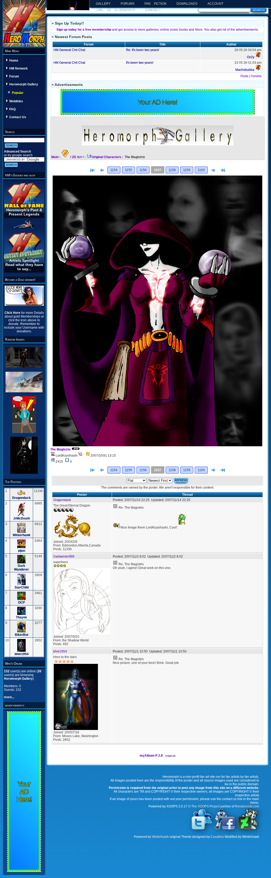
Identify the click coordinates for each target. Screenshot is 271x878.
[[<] (92, 170)
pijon (21, 551)
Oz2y (250, 57)
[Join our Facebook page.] (225, 829)
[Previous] (101, 170)
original (170, 755)
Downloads (187, 4)
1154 (114, 170)
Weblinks (16, 101)
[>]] (222, 170)
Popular (18, 93)
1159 (186, 170)
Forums (127, 4)
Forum (14, 76)
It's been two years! (139, 63)
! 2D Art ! (77, 157)
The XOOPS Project (205, 806)
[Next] (213, 170)
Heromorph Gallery (23, 84)
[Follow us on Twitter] (202, 829)
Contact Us (17, 117)
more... (9, 697)
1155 (128, 170)
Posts (244, 76)
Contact (152, 10)
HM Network (18, 68)
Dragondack (21, 498)
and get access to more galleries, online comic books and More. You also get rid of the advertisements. (157, 29)
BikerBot (21, 635)
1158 (172, 170)
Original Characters (106, 157)
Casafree (217, 837)
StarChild (22, 587)
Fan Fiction (155, 4)
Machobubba (244, 70)
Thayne (21, 617)
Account (215, 4)
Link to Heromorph (115, 10)
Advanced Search (17, 151)
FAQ (12, 109)
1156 (143, 170)
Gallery (103, 4)
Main (54, 157)
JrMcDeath (21, 518)
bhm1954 (22, 654)
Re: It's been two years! (142, 50)
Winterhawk (21, 535)
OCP (21, 602)
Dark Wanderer (21, 567)
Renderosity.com (247, 806)
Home (13, 60)
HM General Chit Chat (69, 50)
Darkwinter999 (63, 556)
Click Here (12, 313)
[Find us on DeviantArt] (248, 829)
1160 (201, 170)
